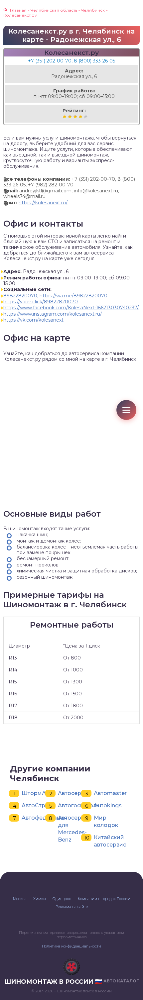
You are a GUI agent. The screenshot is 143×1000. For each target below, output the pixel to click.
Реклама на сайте (72, 906)
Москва (20, 898)
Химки (39, 898)
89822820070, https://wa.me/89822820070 (55, 296)
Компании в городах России (104, 898)
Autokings (108, 805)
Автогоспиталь (78, 805)
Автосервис (74, 793)
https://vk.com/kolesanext (33, 320)
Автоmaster (110, 793)
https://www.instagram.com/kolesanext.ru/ (52, 314)
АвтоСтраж (37, 805)
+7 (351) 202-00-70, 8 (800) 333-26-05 (71, 61)
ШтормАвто (38, 793)
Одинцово (62, 898)
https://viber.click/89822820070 (40, 302)
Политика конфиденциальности (71, 946)
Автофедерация (45, 818)
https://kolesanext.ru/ (43, 203)
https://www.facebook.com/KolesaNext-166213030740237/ (71, 308)
